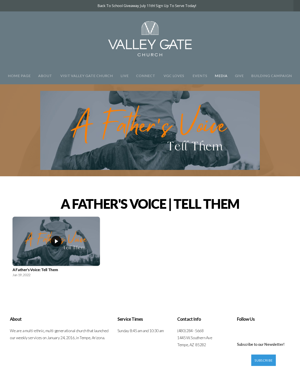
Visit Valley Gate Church (86, 76)
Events (200, 76)
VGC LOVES (174, 76)
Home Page (19, 76)
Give (239, 76)
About (45, 76)
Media (221, 76)
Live (125, 76)
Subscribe (264, 360)
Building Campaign (271, 76)
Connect (146, 76)
